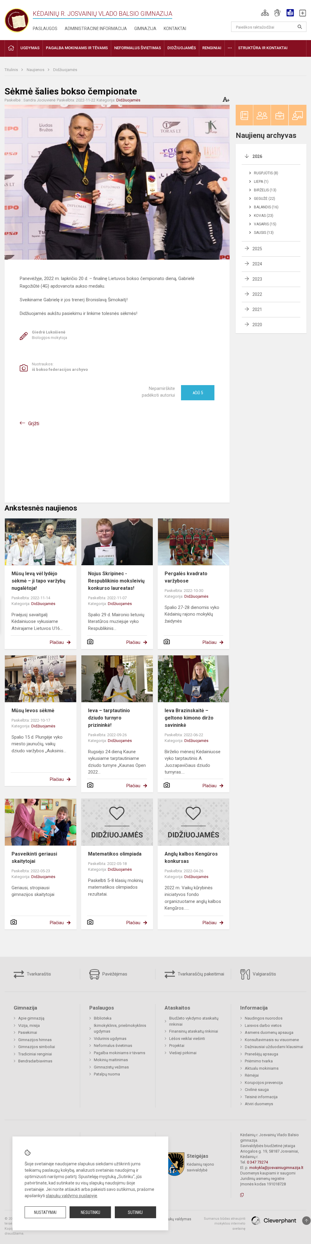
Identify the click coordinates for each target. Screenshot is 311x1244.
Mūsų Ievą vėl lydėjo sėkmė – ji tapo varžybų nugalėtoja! (38, 581)
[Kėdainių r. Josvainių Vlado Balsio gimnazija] (17, 19)
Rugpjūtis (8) (266, 173)
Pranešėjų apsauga (261, 1054)
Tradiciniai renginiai (35, 1054)
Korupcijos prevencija (264, 1082)
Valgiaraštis (263, 974)
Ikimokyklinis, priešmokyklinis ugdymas (120, 1028)
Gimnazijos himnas (35, 1039)
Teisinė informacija (261, 1097)
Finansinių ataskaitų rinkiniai (193, 1031)
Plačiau (57, 642)
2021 (257, 309)
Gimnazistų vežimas (111, 1067)
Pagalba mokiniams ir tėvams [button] (77, 48)
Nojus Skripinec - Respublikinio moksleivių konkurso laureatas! (116, 581)
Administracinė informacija (96, 28)
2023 (257, 279)
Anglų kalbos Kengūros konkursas (191, 857)
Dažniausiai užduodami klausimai (274, 1046)
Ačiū (198, 392)
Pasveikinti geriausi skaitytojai (34, 857)
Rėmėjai (252, 1075)
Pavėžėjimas (114, 974)
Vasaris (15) (265, 224)
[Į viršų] (306, 1220)
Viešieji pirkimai (183, 1053)
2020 (257, 324)
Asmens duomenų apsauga (269, 1032)
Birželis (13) (265, 190)
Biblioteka (102, 1018)
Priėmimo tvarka (259, 1061)
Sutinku (135, 1212)
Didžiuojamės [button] (181, 48)
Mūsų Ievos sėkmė (33, 710)
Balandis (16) (266, 207)
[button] (265, 12)
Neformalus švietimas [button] (137, 48)
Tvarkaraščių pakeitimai (200, 974)
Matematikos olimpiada (115, 854)
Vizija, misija (29, 1025)
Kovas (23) (263, 216)
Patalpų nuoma (107, 1074)
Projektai (176, 1045)
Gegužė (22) (264, 199)
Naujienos (36, 69)
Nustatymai (45, 1212)
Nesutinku (90, 1212)
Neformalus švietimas (113, 1045)
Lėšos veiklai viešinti (187, 1038)
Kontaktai (175, 28)
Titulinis (12, 69)
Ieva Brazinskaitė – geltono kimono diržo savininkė (189, 718)
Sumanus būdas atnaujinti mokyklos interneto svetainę (224, 1224)
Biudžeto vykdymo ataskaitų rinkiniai (193, 1021)
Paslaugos (45, 28)
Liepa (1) (261, 181)
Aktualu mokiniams (262, 1068)
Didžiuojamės (65, 69)
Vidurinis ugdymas (110, 1038)
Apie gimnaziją (31, 1018)
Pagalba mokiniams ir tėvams (119, 1053)
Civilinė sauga (257, 1089)
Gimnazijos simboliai (36, 1046)
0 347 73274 (257, 1162)
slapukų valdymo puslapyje (71, 1195)
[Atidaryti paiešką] (300, 27)
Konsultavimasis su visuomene (272, 1039)
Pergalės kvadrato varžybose (186, 577)
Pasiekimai (27, 1032)
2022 (257, 294)
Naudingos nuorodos (263, 1018)
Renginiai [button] (211, 48)
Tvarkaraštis (38, 974)
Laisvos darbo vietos (263, 1025)
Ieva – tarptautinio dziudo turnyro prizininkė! (109, 718)
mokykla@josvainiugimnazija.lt (276, 1167)
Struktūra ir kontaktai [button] (263, 48)
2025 (257, 248)
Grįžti (33, 423)
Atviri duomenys (259, 1104)
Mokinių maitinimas (111, 1060)
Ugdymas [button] (29, 48)
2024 (257, 263)
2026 (257, 156)
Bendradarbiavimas (35, 1061)
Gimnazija (145, 28)
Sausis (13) (264, 233)
